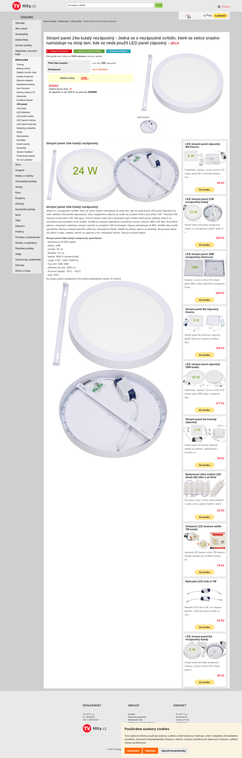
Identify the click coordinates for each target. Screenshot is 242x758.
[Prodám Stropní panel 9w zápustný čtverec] (204, 322)
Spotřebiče (21, 147)
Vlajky (18, 254)
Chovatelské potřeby (26, 181)
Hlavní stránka (50, 21)
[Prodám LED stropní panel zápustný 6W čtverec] (204, 157)
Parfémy (19, 231)
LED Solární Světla (25, 116)
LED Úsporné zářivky (26, 120)
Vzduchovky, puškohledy (28, 259)
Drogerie (19, 170)
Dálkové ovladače (25, 80)
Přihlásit (225, 6)
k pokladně (220, 15)
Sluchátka (21, 140)
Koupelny (20, 198)
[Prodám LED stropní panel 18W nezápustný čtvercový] (204, 267)
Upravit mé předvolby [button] (173, 750)
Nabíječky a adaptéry (26, 128)
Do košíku (204, 189)
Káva (18, 192)
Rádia (19, 131)
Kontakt (131, 714)
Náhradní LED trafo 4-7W (200, 581)
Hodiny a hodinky (24, 175)
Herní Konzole (23, 88)
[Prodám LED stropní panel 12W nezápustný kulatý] (204, 212)
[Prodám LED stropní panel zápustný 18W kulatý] (204, 377)
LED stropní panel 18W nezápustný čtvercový (199, 255)
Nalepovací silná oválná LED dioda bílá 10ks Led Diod (203, 476)
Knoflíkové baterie (25, 100)
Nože (18, 214)
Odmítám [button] (150, 750)
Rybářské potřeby (24, 248)
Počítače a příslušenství (27, 237)
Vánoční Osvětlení (25, 151)
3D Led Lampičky (24, 159)
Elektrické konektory (26, 84)
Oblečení (20, 226)
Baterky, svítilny (23, 68)
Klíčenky (19, 203)
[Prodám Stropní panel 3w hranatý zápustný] (204, 432)
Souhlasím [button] (133, 750)
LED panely (76, 21)
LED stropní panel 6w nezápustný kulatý (198, 638)
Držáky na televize (25, 76)
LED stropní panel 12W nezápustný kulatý (199, 200)
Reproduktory (23, 136)
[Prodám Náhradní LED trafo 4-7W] (204, 595)
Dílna (18, 164)
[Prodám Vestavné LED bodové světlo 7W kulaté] (204, 540)
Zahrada (19, 265)
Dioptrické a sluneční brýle (26, 52)
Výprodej (26, 17)
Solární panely (23, 143)
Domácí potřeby (23, 45)
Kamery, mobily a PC (26, 92)
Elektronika (64, 21)
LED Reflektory (23, 112)
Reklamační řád (135, 720)
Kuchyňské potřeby (25, 209)
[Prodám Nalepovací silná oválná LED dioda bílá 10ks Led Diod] (204, 488)
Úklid (17, 220)
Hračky (19, 186)
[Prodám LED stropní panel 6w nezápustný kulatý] (204, 650)
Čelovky (20, 64)
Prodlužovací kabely (26, 155)
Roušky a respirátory (26, 242)
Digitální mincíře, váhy (26, 72)
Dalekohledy (21, 39)
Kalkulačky (21, 96)
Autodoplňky (21, 34)
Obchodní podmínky (137, 717)
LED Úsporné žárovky (26, 124)
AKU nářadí (21, 28)
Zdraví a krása (22, 270)
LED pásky (21, 108)
